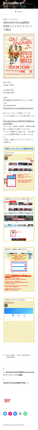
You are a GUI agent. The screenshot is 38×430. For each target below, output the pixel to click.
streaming (10, 357)
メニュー (20, 11)
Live (18, 355)
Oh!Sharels (12, 3)
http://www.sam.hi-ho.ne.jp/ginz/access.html (18, 108)
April (13, 355)
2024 (8, 355)
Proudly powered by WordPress (13, 425)
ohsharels (26, 355)
